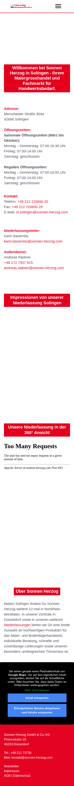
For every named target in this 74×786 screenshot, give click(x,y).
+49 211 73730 (20, 753)
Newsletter (11, 766)
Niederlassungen (17, 625)
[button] (58, 6)
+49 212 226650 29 (27, 207)
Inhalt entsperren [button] (37, 697)
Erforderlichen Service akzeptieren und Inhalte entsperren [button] (37, 710)
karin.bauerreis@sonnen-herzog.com (33, 241)
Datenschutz (22, 775)
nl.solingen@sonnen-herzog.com (42, 212)
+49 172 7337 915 (18, 263)
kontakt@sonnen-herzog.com (31, 757)
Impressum (11, 771)
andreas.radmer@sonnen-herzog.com (34, 268)
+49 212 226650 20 (32, 202)
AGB (7, 775)
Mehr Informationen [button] (37, 690)
